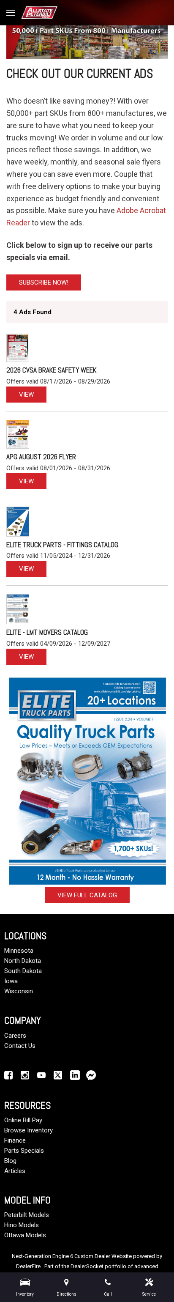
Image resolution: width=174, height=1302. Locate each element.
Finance (15, 1140)
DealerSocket (87, 1266)
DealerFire (28, 1266)
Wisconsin (18, 991)
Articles (14, 1171)
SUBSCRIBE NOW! (43, 282)
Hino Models (21, 1225)
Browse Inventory (28, 1130)
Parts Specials (24, 1150)
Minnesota (18, 950)
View (26, 394)
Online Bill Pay (23, 1120)
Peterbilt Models (26, 1215)
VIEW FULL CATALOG (87, 895)
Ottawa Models (25, 1235)
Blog (10, 1161)
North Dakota (22, 961)
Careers (15, 1035)
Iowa (11, 981)
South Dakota (23, 971)
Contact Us (19, 1046)
